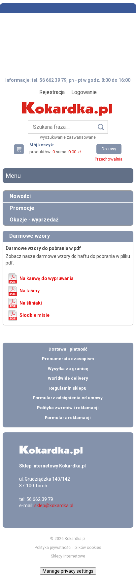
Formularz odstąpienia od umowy (68, 397)
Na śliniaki (30, 303)
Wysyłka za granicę (68, 368)
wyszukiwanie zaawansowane (68, 137)
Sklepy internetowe (68, 556)
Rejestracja (52, 92)
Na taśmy (29, 290)
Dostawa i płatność (68, 349)
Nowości (20, 196)
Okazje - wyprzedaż (34, 220)
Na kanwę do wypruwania (46, 278)
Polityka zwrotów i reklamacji (68, 407)
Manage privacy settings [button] (68, 571)
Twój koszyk (21, 149)
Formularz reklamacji (68, 417)
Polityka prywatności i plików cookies (68, 547)
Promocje (22, 208)
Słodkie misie (34, 315)
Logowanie (84, 92)
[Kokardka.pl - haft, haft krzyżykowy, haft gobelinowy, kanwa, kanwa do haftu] (68, 104)
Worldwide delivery (68, 378)
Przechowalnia (108, 159)
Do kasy (109, 149)
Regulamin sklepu (67, 388)
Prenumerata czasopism (68, 358)
